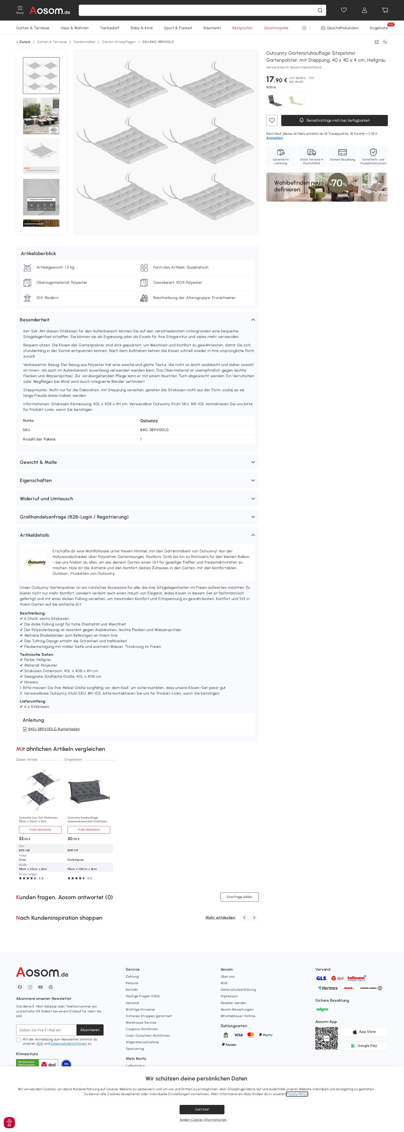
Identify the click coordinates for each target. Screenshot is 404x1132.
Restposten (242, 28)
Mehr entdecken (220, 917)
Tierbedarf (109, 28)
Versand (132, 1003)
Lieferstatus (135, 1066)
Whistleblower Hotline (238, 1016)
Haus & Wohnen (75, 28)
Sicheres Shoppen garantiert (149, 1016)
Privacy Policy (297, 1094)
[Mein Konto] (364, 10)
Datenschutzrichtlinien (69, 1044)
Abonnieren (90, 1030)
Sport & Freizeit (178, 28)
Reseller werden (234, 1003)
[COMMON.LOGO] (50, 10)
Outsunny (149, 420)
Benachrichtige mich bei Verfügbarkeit (338, 120)
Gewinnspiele (276, 28)
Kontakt (132, 990)
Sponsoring (135, 1049)
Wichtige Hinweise (140, 1009)
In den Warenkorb (40, 829)
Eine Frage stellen (239, 897)
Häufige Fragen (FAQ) (143, 996)
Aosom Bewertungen (237, 1009)
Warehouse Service (141, 1023)
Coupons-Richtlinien (142, 1029)
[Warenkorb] (385, 10)
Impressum (229, 996)
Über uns (228, 977)
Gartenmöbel (84, 42)
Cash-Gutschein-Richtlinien (148, 1036)
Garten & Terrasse (33, 28)
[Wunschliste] (344, 10)
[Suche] (320, 10)
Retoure (132, 983)
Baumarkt (212, 28)
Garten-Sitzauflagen (119, 42)
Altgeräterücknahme (142, 1042)
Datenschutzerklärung (238, 990)
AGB (39, 1044)
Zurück (24, 42)
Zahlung (132, 977)
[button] (137, 319)
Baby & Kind (142, 28)
